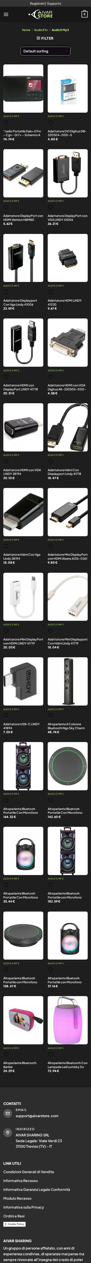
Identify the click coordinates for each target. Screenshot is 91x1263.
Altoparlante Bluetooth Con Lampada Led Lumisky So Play (67, 1066)
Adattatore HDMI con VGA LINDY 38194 (22, 472)
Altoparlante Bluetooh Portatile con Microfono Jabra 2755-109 (20, 982)
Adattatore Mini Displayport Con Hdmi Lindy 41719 (68, 641)
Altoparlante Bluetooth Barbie (19, 1065)
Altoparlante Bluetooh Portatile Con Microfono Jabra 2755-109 (65, 812)
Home (26, 30)
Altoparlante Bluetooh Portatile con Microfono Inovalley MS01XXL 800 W (66, 897)
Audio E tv (41, 30)
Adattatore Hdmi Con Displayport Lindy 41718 (64, 472)
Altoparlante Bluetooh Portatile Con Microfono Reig (20, 897)
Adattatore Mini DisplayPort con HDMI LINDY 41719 (23, 641)
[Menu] (6, 14)
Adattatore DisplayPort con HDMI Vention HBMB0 (23, 218)
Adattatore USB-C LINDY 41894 (21, 726)
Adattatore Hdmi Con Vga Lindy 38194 (21, 556)
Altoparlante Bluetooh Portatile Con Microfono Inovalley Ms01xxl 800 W (21, 812)
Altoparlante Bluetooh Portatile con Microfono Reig (65, 982)
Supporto (54, 3)
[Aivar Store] (40, 14)
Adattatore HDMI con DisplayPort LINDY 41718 (20, 387)
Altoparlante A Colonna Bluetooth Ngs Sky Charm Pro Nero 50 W (66, 728)
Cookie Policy (16, 1224)
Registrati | (38, 3)
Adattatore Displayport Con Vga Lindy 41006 (20, 302)
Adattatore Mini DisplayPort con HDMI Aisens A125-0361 (68, 556)
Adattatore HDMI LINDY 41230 (65, 302)
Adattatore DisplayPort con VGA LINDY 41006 (67, 218)
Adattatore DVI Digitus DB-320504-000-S (67, 133)
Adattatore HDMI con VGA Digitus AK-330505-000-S (67, 389)
